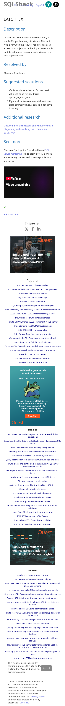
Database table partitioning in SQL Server (32, 497)
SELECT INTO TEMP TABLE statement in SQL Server (32, 313)
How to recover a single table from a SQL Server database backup (32, 632)
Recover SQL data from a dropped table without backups (32, 598)
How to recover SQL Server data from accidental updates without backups (32, 614)
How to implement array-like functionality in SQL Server (32, 485)
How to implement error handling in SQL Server (32, 447)
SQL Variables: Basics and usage (32, 297)
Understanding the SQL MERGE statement (32, 326)
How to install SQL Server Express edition (32, 520)
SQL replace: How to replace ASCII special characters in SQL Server (32, 471)
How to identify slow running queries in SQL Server (32, 477)
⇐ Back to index (12, 214)
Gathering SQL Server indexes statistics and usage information (33, 346)
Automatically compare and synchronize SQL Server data (32, 619)
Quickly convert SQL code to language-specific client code (32, 627)
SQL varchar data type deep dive (32, 481)
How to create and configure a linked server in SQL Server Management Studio (32, 465)
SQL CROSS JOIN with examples (32, 330)
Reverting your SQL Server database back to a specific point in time (32, 652)
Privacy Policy (37, 696)
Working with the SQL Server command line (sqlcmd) (32, 338)
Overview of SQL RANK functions (32, 362)
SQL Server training (24, 5)
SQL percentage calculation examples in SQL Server (32, 350)
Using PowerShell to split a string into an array (32, 512)
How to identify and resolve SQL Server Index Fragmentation (32, 309)
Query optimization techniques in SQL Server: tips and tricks (32, 459)
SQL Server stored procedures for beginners (32, 493)
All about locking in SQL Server (32, 489)
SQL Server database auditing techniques (32, 579)
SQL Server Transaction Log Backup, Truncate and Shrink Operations (32, 435)
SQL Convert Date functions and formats (32, 334)
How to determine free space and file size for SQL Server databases (32, 506)
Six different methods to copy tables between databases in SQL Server (32, 442)
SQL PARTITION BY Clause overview (32, 285)
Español (40, 5)
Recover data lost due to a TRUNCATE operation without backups (32, 639)
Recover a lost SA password (32, 301)
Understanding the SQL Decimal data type (33, 342)
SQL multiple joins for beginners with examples (32, 305)
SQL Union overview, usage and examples (32, 524)
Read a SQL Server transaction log (32, 575)
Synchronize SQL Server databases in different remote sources (32, 594)
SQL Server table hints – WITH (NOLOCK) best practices (32, 289)
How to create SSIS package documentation (32, 658)
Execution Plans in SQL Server (32, 354)
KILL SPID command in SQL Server (32, 516)
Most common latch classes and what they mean (28, 125)
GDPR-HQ (24, 702)
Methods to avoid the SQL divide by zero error (32, 455)
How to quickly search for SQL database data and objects (32, 590)
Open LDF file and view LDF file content (32, 623)
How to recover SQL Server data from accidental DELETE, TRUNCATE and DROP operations (32, 646)
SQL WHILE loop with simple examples (32, 317)
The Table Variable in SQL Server (32, 293)
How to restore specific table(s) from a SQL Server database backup (32, 603)
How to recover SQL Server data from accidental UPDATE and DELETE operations (32, 584)
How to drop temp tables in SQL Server (32, 501)
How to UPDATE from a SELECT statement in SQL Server (32, 321)
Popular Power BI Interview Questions (32, 358)
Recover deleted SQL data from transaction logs (32, 608)
